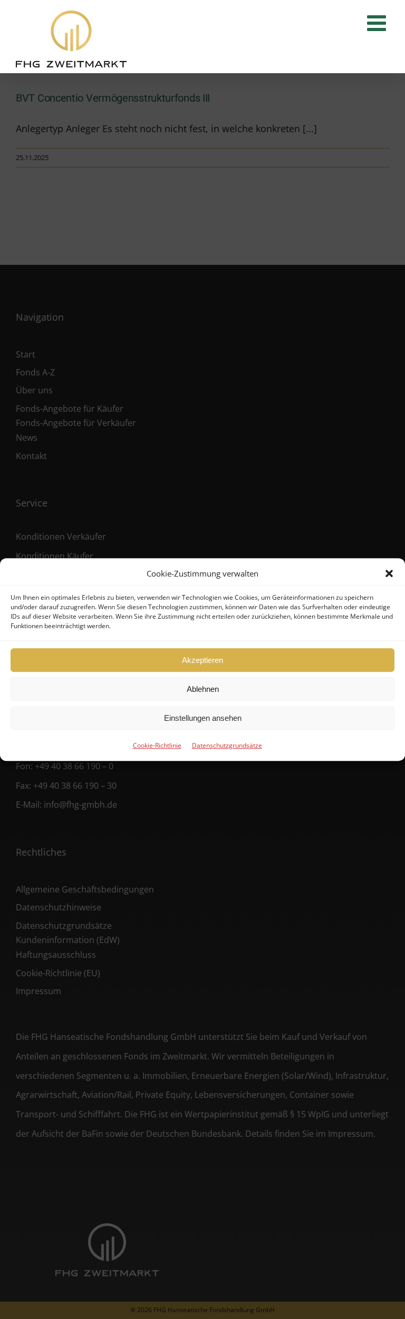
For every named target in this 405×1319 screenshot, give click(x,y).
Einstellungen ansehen (203, 717)
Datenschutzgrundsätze (227, 745)
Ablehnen (203, 689)
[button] (389, 573)
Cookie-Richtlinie (157, 745)
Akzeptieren (202, 660)
